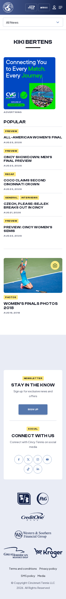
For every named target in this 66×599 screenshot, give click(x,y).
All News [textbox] (12, 22)
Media (41, 576)
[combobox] (33, 22)
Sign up (33, 409)
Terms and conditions (23, 568)
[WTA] (44, 7)
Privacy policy (48, 568)
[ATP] (31, 7)
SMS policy (28, 576)
